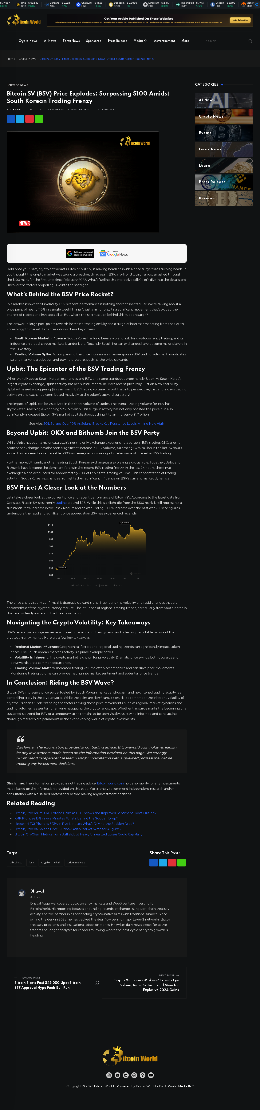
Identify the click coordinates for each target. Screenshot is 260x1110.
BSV (32, 862)
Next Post (167, 975)
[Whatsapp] (39, 119)
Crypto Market (50, 862)
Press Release (117, 41)
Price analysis (76, 862)
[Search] (250, 41)
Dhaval (16, 109)
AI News (50, 41)
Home (11, 59)
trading (61, 503)
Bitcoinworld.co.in (111, 783)
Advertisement (164, 41)
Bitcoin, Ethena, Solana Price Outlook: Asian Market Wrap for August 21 (69, 829)
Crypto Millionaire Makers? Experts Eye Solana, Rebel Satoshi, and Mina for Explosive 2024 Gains (146, 985)
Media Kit (141, 41)
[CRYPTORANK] (256, 5)
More (185, 41)
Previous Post (30, 977)
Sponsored (93, 41)
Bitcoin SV (16, 862)
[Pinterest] (29, 119)
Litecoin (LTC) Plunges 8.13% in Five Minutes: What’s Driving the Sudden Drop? (74, 824)
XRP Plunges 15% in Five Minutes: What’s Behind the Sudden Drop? (66, 818)
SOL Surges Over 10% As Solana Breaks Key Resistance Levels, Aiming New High (103, 423)
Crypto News (28, 41)
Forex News (71, 41)
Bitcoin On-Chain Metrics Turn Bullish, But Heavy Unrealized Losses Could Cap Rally (78, 834)
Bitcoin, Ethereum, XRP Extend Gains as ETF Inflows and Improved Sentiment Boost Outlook (85, 813)
